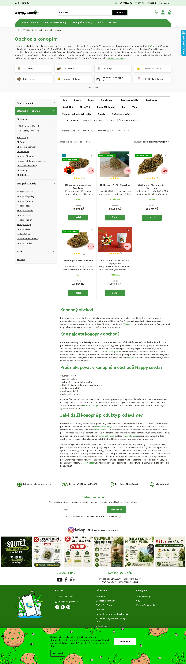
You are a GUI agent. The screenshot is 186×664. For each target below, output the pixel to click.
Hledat (119, 12)
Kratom (21, 259)
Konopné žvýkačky (25, 196)
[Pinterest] (69, 608)
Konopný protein (25, 243)
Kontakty (25, 3)
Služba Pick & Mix (104, 605)
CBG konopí (22, 170)
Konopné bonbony (25, 201)
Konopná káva (23, 229)
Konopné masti (24, 215)
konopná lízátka (106, 435)
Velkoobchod (102, 626)
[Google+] (72, 579)
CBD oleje (152, 46)
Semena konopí (25, 103)
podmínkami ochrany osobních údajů (105, 516)
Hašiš (19, 251)
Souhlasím (125, 641)
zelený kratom (88, 462)
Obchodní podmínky (105, 600)
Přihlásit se (116, 509)
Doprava (100, 609)
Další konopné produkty (28, 238)
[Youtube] (60, 579)
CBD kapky (127, 324)
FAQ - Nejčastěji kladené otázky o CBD (111, 620)
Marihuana (102, 130)
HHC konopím (111, 351)
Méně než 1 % (84, 130)
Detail (78, 217)
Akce (86, 120)
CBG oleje (21, 142)
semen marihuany (102, 426)
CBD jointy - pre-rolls (29, 130)
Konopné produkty (26, 183)
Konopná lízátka (25, 191)
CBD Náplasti (23, 175)
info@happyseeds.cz (147, 3)
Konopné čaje (23, 205)
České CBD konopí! (128, 120)
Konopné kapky (24, 219)
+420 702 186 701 (125, 3)
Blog (17, 3)
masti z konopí (130, 435)
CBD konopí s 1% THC (29, 126)
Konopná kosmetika (145, 605)
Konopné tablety (25, 210)
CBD (138, 600)
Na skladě (72, 120)
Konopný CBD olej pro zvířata (31, 161)
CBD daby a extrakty (26, 146)
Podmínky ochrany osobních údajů (112, 614)
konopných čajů (90, 405)
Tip (111, 120)
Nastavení (58, 653)
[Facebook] (66, 579)
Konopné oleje (24, 224)
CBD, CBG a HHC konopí (28, 111)
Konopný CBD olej (25, 156)
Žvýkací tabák (23, 233)
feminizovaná (99, 429)
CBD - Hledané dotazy (27, 165)
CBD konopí (22, 119)
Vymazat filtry (120, 132)
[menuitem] (31, 23)
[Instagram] (63, 607)
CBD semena (23, 151)
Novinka (99, 120)
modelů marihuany (116, 58)
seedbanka (131, 357)
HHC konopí (22, 137)
